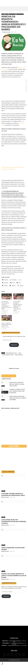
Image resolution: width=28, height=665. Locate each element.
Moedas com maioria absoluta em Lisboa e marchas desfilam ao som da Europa (13, 575)
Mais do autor (6, 378)
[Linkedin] (12, 654)
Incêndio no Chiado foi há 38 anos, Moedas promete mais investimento (17, 391)
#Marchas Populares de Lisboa (8, 354)
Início (2, 11)
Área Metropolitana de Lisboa (5, 392)
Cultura (10, 11)
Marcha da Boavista (19, 354)
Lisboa (3, 399)
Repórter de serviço (14, 368)
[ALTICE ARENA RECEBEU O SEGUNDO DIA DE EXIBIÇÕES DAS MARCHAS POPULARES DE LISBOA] (18, 296)
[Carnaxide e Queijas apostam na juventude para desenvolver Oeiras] (14, 483)
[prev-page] (2, 403)
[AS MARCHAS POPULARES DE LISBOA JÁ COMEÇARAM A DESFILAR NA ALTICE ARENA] (6, 296)
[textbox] (14, 164)
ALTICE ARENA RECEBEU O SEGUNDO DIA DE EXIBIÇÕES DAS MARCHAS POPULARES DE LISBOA (17, 306)
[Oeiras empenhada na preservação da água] (14, 537)
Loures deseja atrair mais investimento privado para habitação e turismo (13, 521)
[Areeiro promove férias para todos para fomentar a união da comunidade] (5, 397)
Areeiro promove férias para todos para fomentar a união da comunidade (17, 398)
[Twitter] (19, 654)
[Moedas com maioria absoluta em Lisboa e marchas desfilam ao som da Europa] (14, 563)
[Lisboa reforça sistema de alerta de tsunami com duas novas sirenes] (5, 384)
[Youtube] (23, 654)
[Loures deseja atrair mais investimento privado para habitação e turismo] (14, 509)
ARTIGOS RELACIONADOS (8, 375)
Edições (3, 517)
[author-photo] (14, 366)
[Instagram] (8, 654)
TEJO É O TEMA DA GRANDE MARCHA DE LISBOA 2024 (6, 324)
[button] (2, 8)
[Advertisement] (14, 612)
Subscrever (14, 345)
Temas (6, 11)
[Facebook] (4, 654)
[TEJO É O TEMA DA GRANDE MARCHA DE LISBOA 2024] (6, 318)
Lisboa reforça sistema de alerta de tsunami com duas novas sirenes (16, 384)
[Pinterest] (16, 654)
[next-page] (5, 403)
